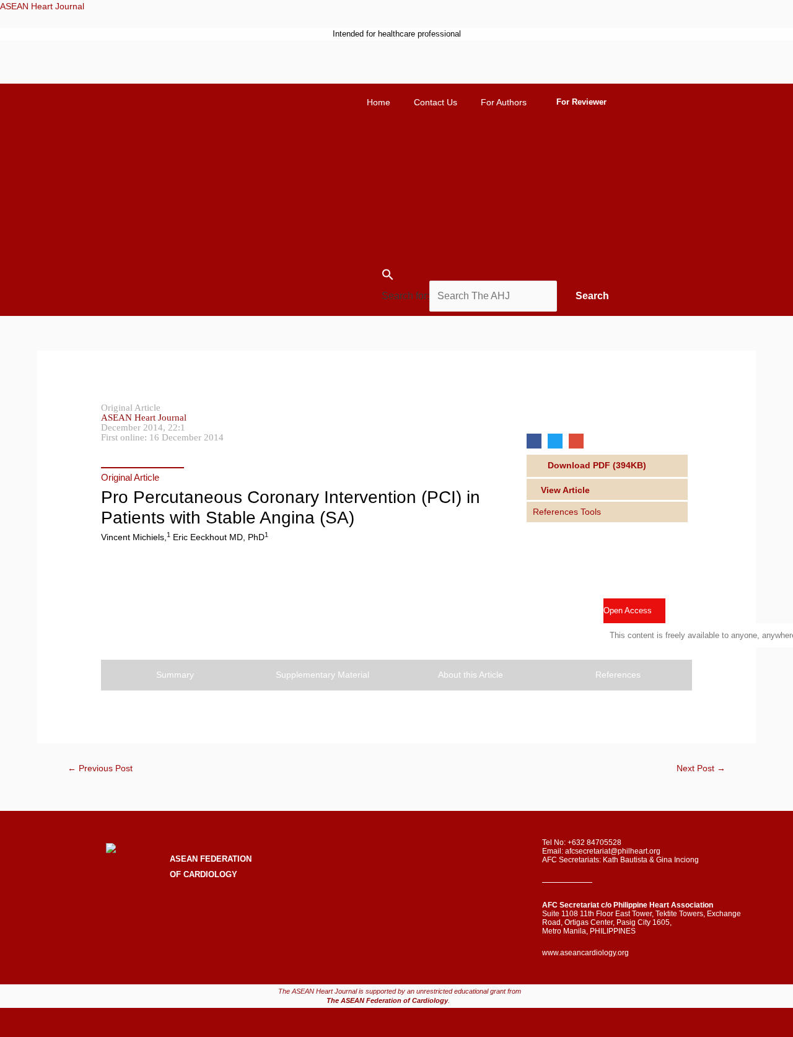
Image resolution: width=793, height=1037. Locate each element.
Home (378, 102)
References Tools (567, 512)
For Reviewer (581, 102)
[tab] (607, 511)
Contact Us (435, 102)
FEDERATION (225, 859)
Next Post (701, 768)
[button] (602, 465)
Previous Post (100, 768)
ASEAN (184, 859)
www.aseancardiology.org (585, 952)
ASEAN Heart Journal (42, 6)
